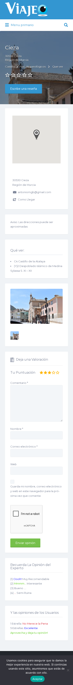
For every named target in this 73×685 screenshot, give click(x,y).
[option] (36, 306)
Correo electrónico (24, 446)
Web (13, 464)
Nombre (16, 428)
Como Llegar (26, 199)
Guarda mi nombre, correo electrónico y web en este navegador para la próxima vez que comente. (36, 491)
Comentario (19, 382)
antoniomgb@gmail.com (34, 192)
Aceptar (37, 679)
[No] (68, 670)
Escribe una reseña (23, 89)
